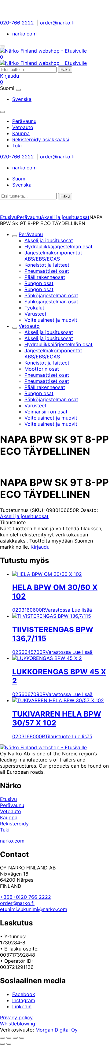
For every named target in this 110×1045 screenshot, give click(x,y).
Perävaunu (29, 217)
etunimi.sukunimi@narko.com (33, 909)
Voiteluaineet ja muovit (50, 320)
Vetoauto (29, 326)
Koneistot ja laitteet (46, 265)
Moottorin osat (41, 369)
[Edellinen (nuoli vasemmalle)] (2, 1044)
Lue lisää (82, 610)
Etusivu (8, 217)
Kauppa (8, 817)
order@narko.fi (57, 23)
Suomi (19, 179)
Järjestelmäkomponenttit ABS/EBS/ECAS (53, 256)
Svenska (21, 99)
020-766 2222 (17, 23)
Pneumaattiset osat (46, 271)
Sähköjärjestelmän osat (51, 295)
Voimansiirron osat (46, 412)
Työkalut (34, 308)
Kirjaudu (9, 76)
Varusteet (35, 314)
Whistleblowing (17, 1024)
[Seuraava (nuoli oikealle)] (8, 1044)
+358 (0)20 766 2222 (25, 897)
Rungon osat (38, 283)
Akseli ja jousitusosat (65, 217)
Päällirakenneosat (44, 277)
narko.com (24, 34)
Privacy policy (16, 1017)
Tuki (4, 830)
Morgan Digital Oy (56, 1030)
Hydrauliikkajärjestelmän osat (58, 246)
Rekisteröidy (14, 824)
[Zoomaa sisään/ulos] (2, 1038)
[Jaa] (15, 1038)
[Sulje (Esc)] (21, 1038)
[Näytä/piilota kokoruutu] (8, 1038)
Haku (65, 69)
